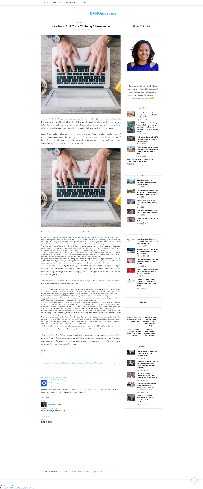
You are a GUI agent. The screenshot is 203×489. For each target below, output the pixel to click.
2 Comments (116, 364)
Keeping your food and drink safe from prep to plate (134, 319)
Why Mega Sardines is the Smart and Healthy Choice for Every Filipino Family (150, 321)
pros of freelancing (97, 363)
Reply (43, 401)
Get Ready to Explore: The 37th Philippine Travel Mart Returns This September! (147, 139)
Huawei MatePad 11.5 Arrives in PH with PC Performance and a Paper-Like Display (147, 241)
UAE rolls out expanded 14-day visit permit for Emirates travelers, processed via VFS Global (147, 192)
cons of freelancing (65, 363)
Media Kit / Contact (67, 2)
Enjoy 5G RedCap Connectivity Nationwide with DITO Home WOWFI (147, 261)
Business (81, 23)
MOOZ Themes (12, 488)
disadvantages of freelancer (81, 363)
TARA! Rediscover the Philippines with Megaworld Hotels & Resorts (146, 182)
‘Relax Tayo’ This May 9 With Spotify (53, 379)
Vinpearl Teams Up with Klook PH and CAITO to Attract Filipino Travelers (146, 353)
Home (46, 2)
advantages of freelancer (50, 363)
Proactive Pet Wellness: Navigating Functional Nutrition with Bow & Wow (147, 115)
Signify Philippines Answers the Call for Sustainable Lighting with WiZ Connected (147, 271)
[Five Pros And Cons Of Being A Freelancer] (81, 74)
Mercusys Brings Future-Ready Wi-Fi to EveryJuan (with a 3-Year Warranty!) (147, 251)
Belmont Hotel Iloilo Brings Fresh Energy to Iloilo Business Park (147, 202)
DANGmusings (103, 13)
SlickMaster (51, 383)
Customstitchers (114, 335)
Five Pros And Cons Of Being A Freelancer (80, 26)
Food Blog (82, 2)
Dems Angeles (85, 29)
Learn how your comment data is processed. (86, 471)
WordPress (30, 488)
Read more (143, 166)
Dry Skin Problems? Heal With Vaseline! (54, 377)
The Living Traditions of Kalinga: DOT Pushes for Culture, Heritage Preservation (146, 375)
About (54, 2)
